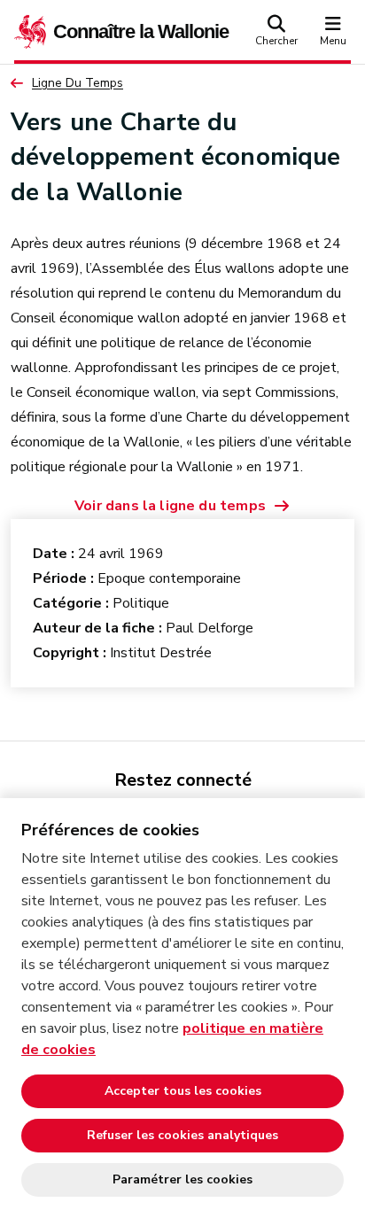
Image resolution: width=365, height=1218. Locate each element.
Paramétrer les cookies (182, 1179)
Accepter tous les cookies (183, 1090)
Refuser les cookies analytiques (182, 1135)
